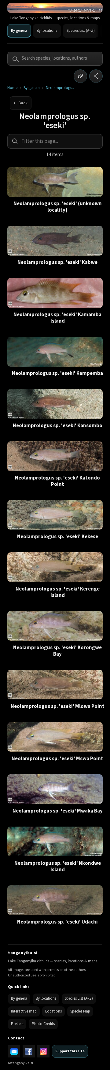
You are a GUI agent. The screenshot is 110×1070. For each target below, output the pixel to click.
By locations (47, 30)
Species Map (80, 1011)
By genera (19, 30)
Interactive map (24, 1011)
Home (12, 88)
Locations (53, 1011)
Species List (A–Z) (81, 30)
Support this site (70, 1051)
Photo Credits (43, 1024)
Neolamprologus (60, 88)
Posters (17, 1024)
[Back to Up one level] (20, 103)
